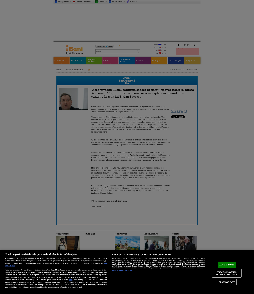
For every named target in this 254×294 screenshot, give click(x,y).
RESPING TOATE (227, 282)
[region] (127, 272)
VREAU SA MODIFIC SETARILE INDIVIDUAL (227, 273)
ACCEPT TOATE (227, 265)
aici (70, 280)
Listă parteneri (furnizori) (122, 271)
